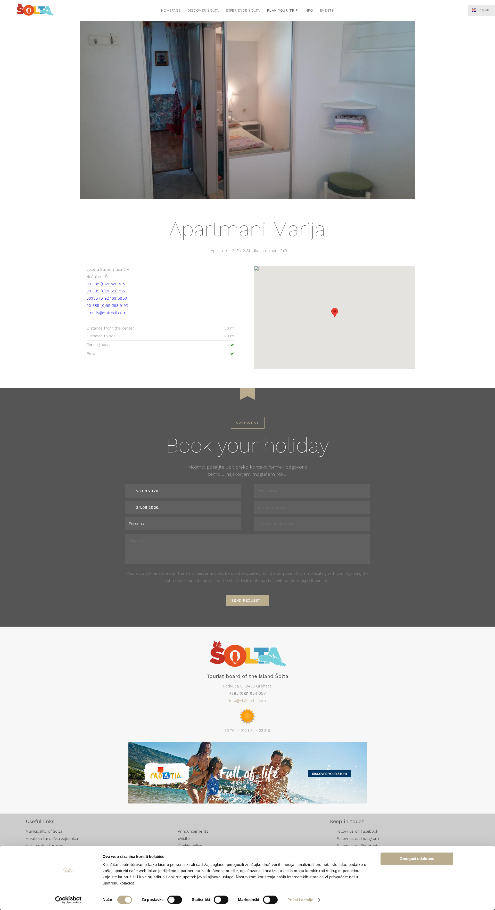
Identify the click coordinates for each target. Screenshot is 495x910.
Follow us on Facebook (357, 831)
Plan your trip (282, 10)
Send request (246, 600)
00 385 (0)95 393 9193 (107, 305)
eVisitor (184, 838)
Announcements (193, 831)
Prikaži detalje (300, 900)
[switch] (174, 900)
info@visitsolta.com (247, 700)
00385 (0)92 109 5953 (106, 298)
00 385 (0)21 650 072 (106, 291)
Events (327, 10)
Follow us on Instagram (357, 838)
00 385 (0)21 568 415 (105, 284)
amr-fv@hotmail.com (106, 312)
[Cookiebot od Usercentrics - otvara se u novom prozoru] (68, 900)
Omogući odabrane (417, 858)
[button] (334, 312)
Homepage (171, 10)
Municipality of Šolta (44, 831)
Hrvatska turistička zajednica (52, 838)
